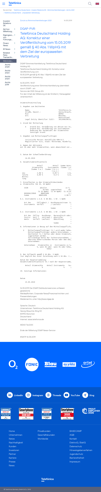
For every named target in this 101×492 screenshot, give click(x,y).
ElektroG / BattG (78, 442)
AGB (72, 434)
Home (12, 431)
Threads (57, 395)
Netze (12, 438)
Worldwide (43, 438)
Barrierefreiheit (77, 457)
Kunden (12, 446)
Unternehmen (15, 434)
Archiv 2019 (7, 83)
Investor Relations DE (39, 10)
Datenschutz (76, 446)
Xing (91, 395)
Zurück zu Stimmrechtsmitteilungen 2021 (36, 20)
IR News (6, 49)
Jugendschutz (76, 454)
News (11, 465)
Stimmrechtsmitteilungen (56, 10)
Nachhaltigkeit (16, 442)
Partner (12, 454)
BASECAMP (76, 431)
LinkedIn (18, 395)
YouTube (75, 395)
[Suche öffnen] (90, 3)
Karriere (12, 457)
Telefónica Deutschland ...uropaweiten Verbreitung (22, 13)
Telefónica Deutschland (22, 10)
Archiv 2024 (7, 65)
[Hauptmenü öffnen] (3, 3)
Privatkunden (44, 431)
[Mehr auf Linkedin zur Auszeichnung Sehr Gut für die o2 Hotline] (47, 414)
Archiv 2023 (7, 71)
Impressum (75, 461)
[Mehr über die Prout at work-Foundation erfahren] (91, 414)
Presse (12, 461)
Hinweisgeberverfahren (81, 450)
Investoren (14, 450)
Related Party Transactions (8, 55)
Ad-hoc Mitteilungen (8, 30)
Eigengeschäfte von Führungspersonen (10, 37)
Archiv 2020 (7, 77)
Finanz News (6, 44)
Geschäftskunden (46, 434)
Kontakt (73, 438)
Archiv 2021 (70, 10)
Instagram (38, 395)
